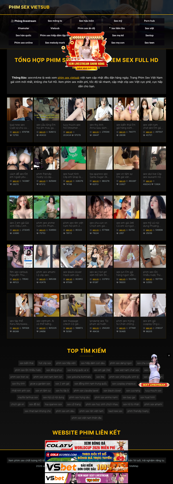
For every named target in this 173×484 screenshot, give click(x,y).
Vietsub (55, 28)
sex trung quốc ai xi (78, 370)
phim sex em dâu (65, 410)
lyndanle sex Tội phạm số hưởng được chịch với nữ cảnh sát (100, 322)
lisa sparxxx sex (53, 404)
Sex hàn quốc (23, 35)
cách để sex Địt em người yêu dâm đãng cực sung (19, 175)
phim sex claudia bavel (86, 390)
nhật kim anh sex (21, 390)
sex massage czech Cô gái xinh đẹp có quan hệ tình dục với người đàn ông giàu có (73, 322)
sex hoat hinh (147, 397)
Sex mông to (55, 20)
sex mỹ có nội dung (53, 397)
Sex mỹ (118, 20)
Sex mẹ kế (118, 35)
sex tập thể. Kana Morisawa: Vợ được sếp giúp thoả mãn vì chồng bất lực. (19, 322)
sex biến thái (26, 363)
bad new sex (115, 410)
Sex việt (149, 28)
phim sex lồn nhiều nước (28, 370)
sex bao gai (129, 397)
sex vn (16, 132)
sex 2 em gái (62, 383)
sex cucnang (133, 390)
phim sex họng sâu (79, 397)
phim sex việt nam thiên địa (86, 417)
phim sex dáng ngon (121, 363)
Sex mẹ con (118, 42)
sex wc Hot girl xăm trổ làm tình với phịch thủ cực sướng (99, 273)
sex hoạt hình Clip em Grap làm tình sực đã (73, 175)
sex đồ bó (34, 404)
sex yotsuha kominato (79, 376)
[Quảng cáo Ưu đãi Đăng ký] (86, 456)
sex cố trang (74, 404)
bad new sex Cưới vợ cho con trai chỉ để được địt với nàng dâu (19, 126)
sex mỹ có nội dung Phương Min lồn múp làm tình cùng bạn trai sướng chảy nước (152, 224)
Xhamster (23, 28)
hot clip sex (45, 363)
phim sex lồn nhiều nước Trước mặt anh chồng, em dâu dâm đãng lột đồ (153, 273)
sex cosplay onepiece (123, 383)
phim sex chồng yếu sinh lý (124, 376)
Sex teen (149, 42)
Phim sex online (23, 42)
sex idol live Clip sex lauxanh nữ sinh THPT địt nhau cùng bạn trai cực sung (152, 175)
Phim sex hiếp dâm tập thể (55, 35)
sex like (100, 376)
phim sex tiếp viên (66, 363)
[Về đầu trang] (166, 480)
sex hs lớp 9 (62, 390)
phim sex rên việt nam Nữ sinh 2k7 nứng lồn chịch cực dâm (73, 224)
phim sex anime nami (106, 397)
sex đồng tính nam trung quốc (91, 383)
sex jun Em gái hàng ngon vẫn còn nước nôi (125, 273)
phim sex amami (153, 404)
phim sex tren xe (19, 376)
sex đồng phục (54, 370)
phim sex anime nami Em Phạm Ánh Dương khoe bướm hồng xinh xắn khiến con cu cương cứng (46, 224)
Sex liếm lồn (118, 28)
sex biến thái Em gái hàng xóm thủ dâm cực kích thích (126, 126)
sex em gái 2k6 (102, 370)
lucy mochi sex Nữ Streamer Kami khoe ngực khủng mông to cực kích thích (72, 126)
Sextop (149, 35)
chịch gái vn (17, 404)
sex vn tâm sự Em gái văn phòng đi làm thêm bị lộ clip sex (124, 175)
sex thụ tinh (18, 383)
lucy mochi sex (153, 390)
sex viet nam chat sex (127, 370)
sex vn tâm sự (43, 390)
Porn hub (149, 20)
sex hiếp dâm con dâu (93, 363)
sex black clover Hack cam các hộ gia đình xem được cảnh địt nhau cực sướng (73, 273)
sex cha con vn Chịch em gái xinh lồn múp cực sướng (99, 224)
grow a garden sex (40, 383)
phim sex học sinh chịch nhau (102, 404)
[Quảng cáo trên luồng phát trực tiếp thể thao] (86, 478)
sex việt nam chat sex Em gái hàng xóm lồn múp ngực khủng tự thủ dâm (153, 126)
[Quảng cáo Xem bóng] (86, 445)
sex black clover (112, 390)
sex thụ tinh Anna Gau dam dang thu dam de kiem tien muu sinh (100, 126)
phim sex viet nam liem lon (48, 376)
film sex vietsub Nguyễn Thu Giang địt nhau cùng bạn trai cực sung (20, 273)
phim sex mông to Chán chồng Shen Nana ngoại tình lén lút (126, 322)
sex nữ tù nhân (131, 404)
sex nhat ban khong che (38, 410)
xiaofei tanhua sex (28, 397)
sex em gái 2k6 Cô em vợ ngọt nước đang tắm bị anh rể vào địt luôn (126, 224)
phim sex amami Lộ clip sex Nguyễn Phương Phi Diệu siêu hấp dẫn (45, 273)
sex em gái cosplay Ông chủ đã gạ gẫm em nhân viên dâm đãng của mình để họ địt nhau (153, 322)
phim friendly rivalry (138, 410)
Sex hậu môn (86, 20)
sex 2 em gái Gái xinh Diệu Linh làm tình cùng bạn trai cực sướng (19, 224)
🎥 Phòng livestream (23, 21)
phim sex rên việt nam (91, 410)
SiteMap (133, 466)
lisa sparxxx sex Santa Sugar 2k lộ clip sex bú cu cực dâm (99, 175)
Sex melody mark (55, 42)
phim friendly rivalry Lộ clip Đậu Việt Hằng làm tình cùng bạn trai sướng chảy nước (44, 175)
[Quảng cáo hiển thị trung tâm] (86, 50)
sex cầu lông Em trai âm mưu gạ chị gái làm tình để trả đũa (46, 126)
